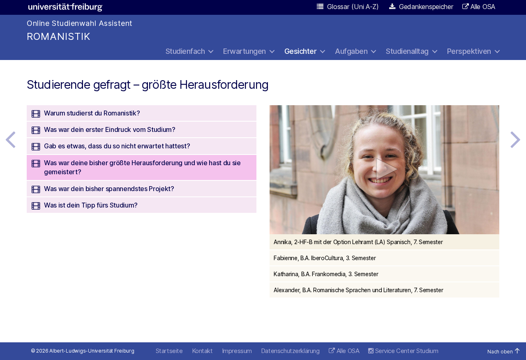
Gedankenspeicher (425, 6)
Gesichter (300, 51)
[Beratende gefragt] (515, 139)
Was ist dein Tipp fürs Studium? (91, 205)
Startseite (169, 351)
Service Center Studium (406, 351)
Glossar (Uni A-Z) (352, 6)
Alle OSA (483, 6)
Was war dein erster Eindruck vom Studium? (109, 129)
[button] (384, 169)
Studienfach (185, 51)
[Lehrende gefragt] (10, 139)
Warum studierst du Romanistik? (92, 113)
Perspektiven (469, 51)
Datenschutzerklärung (290, 351)
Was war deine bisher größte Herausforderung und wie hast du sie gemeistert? (142, 167)
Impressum (237, 351)
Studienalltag (407, 51)
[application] (384, 169)
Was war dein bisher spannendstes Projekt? (109, 189)
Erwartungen (244, 51)
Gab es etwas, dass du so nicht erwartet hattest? (117, 146)
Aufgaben (351, 51)
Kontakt (202, 351)
